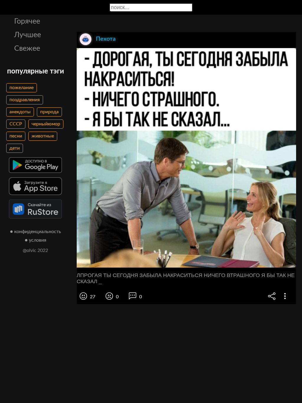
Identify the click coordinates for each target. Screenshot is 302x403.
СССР (15, 124)
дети (14, 148)
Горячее (27, 21)
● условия (35, 240)
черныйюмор (46, 124)
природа (49, 111)
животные (43, 136)
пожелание (21, 87)
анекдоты (20, 111)
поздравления (24, 99)
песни (15, 136)
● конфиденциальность (35, 231)
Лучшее (27, 35)
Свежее (27, 48)
